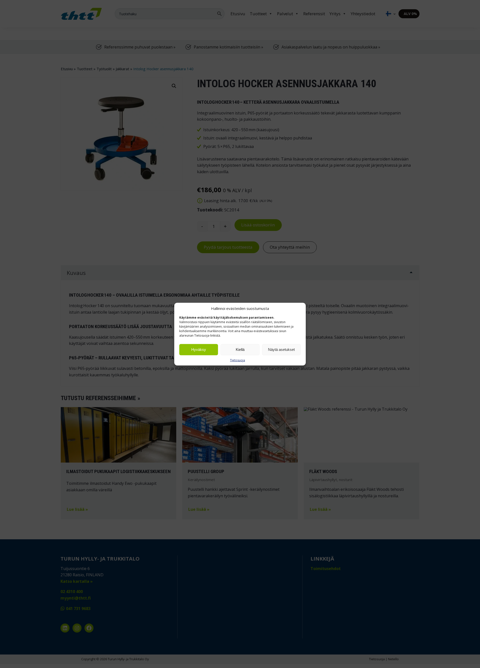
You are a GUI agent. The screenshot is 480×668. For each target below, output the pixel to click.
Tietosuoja (237, 360)
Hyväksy (198, 349)
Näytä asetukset (281, 349)
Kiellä (240, 349)
